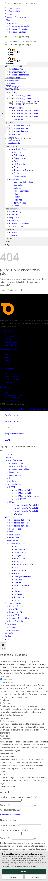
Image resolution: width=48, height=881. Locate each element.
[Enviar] (6, 80)
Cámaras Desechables (19, 75)
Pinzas (17, 197)
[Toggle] (14, 517)
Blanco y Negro (16, 211)
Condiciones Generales (19, 26)
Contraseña (6, 805)
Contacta (9, 14)
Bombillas (18, 185)
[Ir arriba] (1, 450)
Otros (16, 205)
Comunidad (5, 387)
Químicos (9, 122)
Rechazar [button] (13, 877)
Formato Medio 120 (17, 72)
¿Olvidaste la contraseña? (11, 814)
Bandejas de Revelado (23, 182)
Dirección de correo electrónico (14, 830)
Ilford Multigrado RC (23, 95)
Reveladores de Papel (18, 128)
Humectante (14, 140)
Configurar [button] (35, 877)
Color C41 (13, 214)
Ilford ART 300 (20, 104)
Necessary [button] (4, 676)
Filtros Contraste (21, 191)
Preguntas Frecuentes (15, 17)
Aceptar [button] (24, 871)
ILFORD (12, 487)
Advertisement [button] (6, 753)
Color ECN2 (14, 220)
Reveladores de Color (18, 131)
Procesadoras (20, 176)
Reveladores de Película (19, 125)
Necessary (7, 679)
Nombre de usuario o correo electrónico (18, 797)
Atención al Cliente (12, 398)
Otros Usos (14, 143)
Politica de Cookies (17, 32)
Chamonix (9, 230)
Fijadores (13, 137)
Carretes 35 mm (16, 69)
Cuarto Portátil (20, 158)
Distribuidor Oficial (8, 349)
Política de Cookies (7, 866)
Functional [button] (4, 700)
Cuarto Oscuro (11, 146)
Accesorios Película (17, 149)
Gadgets (17, 161)
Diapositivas (14, 78)
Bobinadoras (19, 155)
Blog (7, 244)
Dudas (8, 241)
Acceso (18, 810)
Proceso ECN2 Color (13, 379)
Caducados (14, 86)
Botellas (17, 188)
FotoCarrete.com (12, 8)
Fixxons (8, 364)
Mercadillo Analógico (13, 401)
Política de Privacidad (18, 29)
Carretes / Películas (13, 66)
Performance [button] (6, 718)
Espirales (18, 173)
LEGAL (8, 20)
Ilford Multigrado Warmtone (26, 101)
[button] (8, 85)
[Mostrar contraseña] (35, 805)
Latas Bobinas (15, 80)
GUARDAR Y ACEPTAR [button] (9, 786)
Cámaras (13, 232)
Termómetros (20, 203)
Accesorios (14, 179)
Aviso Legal (14, 23)
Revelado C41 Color (12, 373)
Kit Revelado (19, 164)
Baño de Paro (15, 134)
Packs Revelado (16, 226)
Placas (12, 83)
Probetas (18, 200)
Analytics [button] (4, 736)
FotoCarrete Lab (12, 11)
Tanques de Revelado (23, 170)
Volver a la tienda (16, 108)
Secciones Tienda (7, 331)
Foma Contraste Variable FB (26, 113)
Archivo (17, 152)
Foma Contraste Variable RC (26, 110)
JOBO (16, 194)
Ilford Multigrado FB (22, 98)
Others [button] (3, 771)
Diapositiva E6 (15, 217)
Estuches (18, 167)
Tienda (8, 63)
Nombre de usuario (9, 825)
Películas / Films (11, 336)
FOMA (11, 107)
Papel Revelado (11, 342)
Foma (7, 360)
